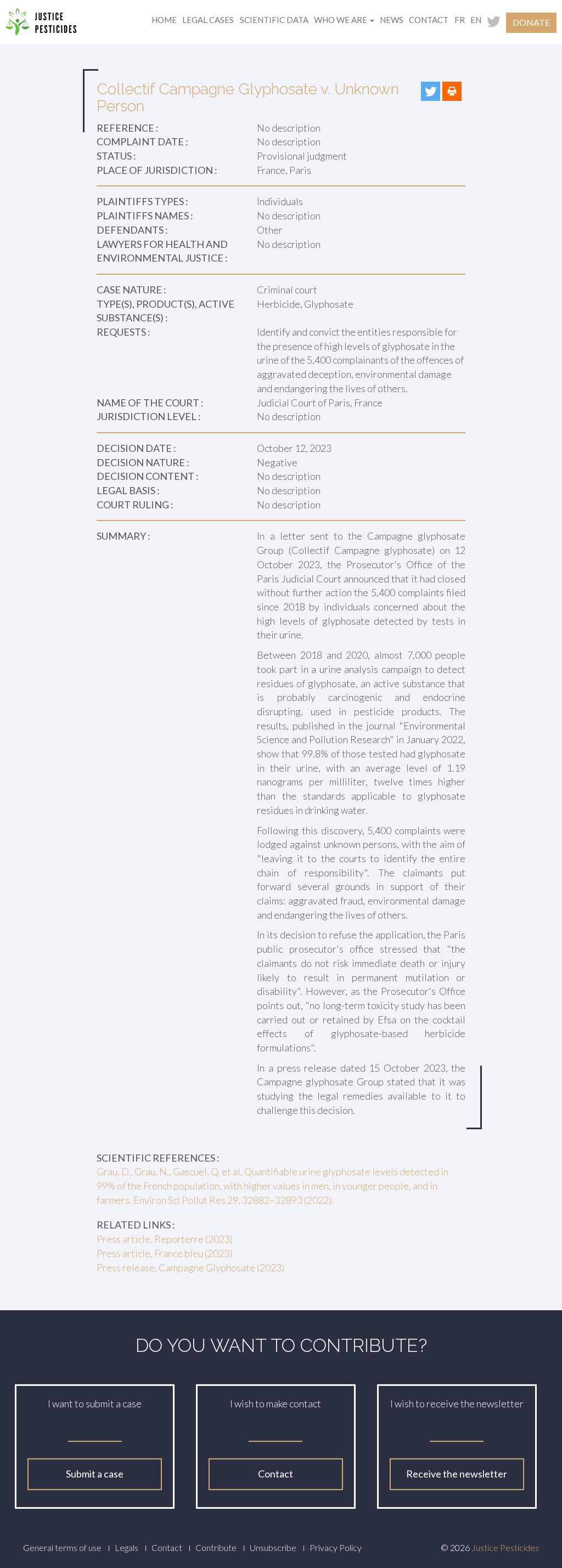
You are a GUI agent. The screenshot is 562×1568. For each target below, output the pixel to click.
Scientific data (274, 20)
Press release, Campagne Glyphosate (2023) (190, 1267)
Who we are (341, 20)
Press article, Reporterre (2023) (165, 1239)
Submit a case (94, 1474)
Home (164, 20)
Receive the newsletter (456, 1474)
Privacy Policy (336, 1547)
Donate (531, 22)
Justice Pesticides (505, 1547)
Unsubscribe (273, 1547)
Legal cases (208, 20)
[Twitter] (430, 91)
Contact (428, 20)
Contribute (216, 1547)
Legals (126, 1547)
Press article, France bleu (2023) (164, 1253)
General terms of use (62, 1547)
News (391, 20)
